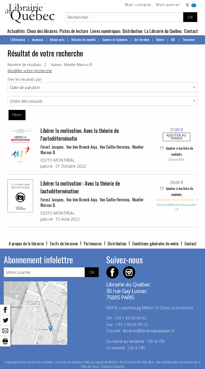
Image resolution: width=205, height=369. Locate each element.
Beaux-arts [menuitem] (57, 39)
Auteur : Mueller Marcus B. (72, 64)
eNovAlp (118, 367)
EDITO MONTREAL (57, 160)
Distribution (132, 31)
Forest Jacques (52, 147)
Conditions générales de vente (155, 244)
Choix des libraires (42, 31)
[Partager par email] (5, 330)
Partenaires (93, 244)
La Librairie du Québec (163, 31)
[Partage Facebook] (5, 309)
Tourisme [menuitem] (188, 39)
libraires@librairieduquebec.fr (177, 204)
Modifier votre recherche (30, 70)
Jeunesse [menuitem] (37, 39)
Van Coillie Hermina (115, 147)
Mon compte (138, 5)
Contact (191, 31)
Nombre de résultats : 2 (27, 64)
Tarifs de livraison (64, 244)
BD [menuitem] (173, 39)
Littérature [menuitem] (17, 39)
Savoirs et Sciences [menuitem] (115, 39)
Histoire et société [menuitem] (83, 39)
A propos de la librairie (26, 244)
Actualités (16, 31)
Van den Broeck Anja (81, 147)
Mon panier (168, 5)
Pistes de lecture (74, 31)
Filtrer (17, 114)
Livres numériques (105, 31)
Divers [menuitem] (160, 39)
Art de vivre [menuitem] (141, 39)
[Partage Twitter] (5, 320)
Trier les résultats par (25, 79)
